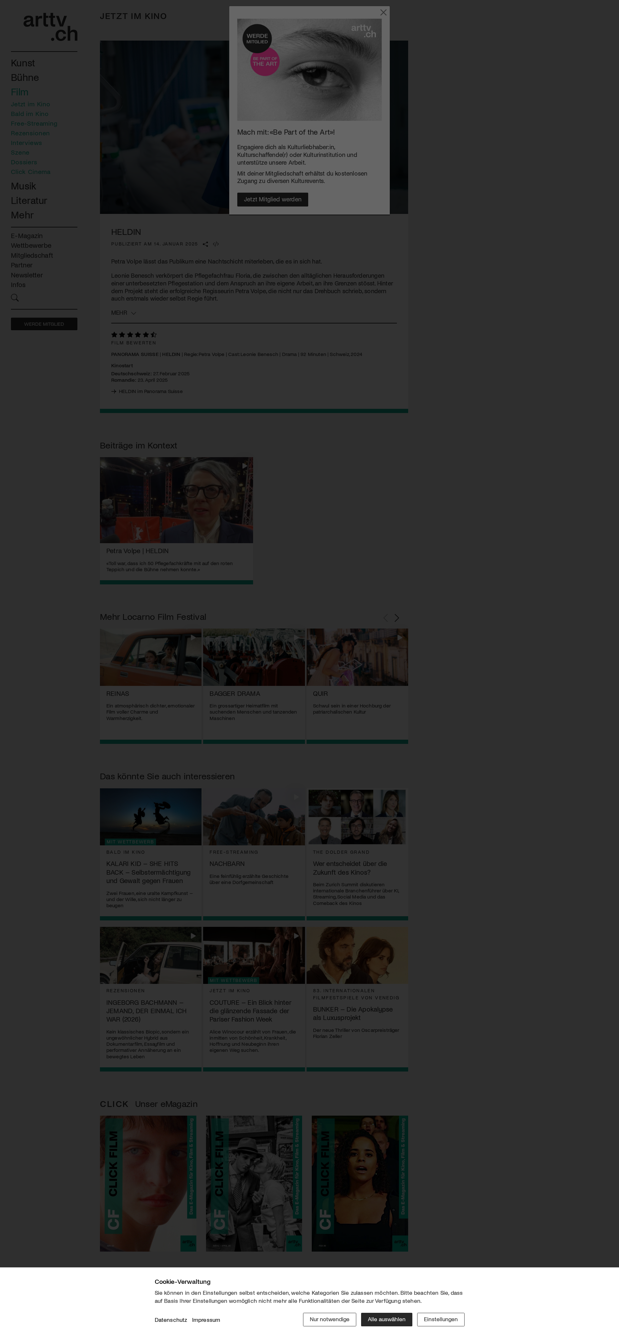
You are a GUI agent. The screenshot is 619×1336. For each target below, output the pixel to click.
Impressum (206, 1319)
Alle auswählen (387, 1318)
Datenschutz (171, 1319)
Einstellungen (441, 1318)
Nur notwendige (329, 1318)
